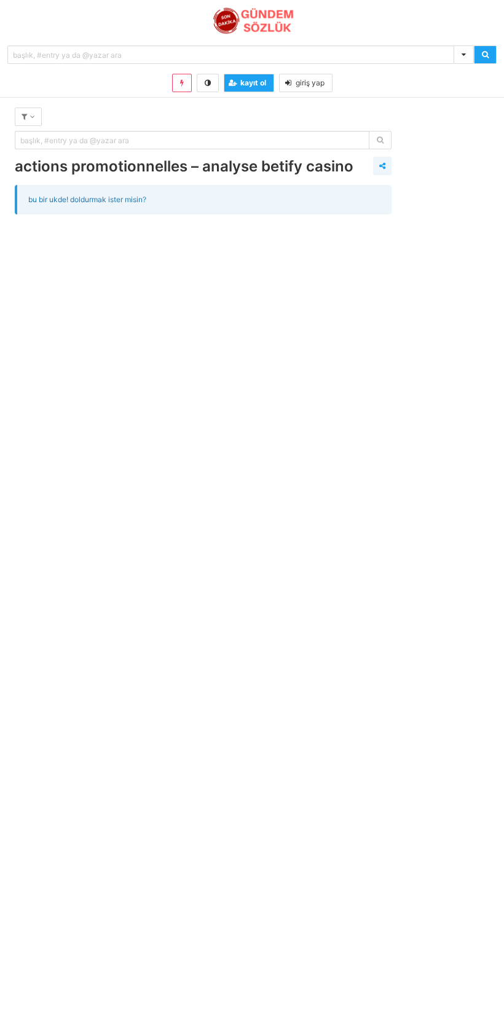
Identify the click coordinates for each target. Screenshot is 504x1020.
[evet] (380, 140)
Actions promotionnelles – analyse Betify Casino (184, 166)
